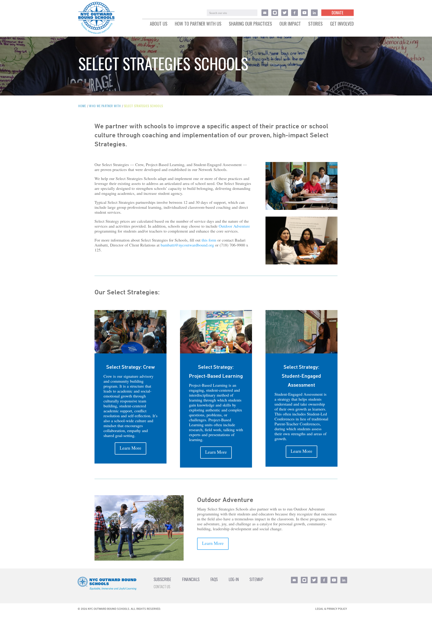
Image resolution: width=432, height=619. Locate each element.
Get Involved (342, 24)
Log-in (234, 579)
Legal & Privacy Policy (331, 608)
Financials (191, 579)
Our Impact (290, 24)
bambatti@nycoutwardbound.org (187, 245)
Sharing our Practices (250, 24)
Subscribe (162, 579)
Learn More (130, 448)
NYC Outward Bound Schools (108, 608)
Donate (337, 13)
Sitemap (256, 579)
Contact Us (162, 586)
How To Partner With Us (198, 24)
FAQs (214, 579)
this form (209, 240)
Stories (315, 24)
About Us (158, 24)
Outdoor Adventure (234, 226)
